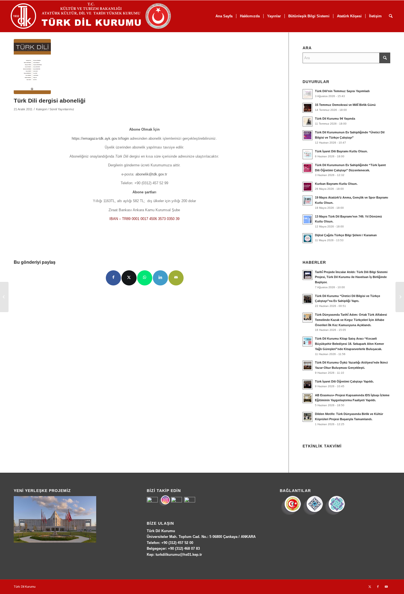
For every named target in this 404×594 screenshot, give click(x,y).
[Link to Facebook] (378, 586)
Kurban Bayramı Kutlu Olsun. (336, 183)
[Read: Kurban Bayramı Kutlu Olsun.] (307, 187)
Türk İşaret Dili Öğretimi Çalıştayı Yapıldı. (344, 381)
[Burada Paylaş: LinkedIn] (160, 277)
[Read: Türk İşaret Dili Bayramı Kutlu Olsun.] (307, 154)
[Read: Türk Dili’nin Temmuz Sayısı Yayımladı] (307, 94)
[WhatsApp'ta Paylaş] (144, 277)
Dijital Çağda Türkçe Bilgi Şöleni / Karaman (346, 235)
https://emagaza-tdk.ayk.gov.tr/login (101, 138)
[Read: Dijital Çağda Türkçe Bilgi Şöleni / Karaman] (307, 238)
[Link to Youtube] (386, 586)
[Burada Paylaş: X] (129, 277)
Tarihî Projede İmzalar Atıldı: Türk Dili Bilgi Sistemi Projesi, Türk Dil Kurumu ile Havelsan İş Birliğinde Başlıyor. (351, 277)
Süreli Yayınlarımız (61, 109)
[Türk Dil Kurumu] (102, 16)
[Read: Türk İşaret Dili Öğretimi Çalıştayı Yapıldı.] (307, 384)
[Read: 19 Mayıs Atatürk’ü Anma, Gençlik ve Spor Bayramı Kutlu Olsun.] (307, 200)
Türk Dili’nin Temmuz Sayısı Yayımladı (342, 91)
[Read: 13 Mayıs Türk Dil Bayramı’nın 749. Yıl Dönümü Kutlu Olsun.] (307, 219)
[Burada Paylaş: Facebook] (113, 277)
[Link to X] (370, 586)
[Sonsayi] (32, 66)
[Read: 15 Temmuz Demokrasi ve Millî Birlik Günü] (307, 108)
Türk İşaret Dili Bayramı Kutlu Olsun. (341, 151)
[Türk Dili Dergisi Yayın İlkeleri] (4, 297)
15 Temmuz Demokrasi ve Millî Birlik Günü (345, 104)
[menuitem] (224, 16)
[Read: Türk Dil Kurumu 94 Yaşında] (307, 122)
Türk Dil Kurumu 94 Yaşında (335, 118)
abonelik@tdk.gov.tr (151, 174)
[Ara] (390, 16)
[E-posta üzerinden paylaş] (176, 277)
